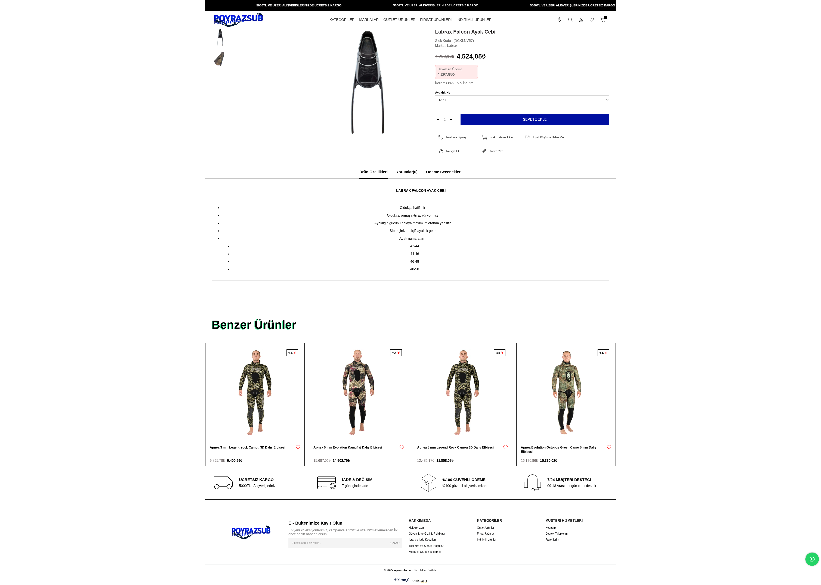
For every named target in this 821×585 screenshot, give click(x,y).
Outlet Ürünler (485, 527)
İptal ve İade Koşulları (422, 539)
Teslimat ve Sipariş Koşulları (426, 545)
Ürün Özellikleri (373, 172)
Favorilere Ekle (298, 447)
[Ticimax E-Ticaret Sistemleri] (410, 581)
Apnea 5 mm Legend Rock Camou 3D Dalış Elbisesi (455, 447)
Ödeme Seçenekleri (444, 172)
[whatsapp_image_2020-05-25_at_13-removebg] (251, 532)
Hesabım (551, 527)
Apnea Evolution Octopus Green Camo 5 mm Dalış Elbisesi (558, 449)
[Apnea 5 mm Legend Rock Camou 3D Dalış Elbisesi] (462, 392)
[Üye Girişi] (581, 20)
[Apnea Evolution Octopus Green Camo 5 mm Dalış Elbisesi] (566, 392)
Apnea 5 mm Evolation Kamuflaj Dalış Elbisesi (347, 447)
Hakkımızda (416, 527)
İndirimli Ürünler (486, 539)
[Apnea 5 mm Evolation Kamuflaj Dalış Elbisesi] (359, 392)
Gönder (394, 543)
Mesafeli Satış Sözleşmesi (425, 551)
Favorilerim (552, 539)
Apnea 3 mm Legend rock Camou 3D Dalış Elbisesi (247, 447)
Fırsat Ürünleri (486, 533)
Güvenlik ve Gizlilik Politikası (427, 533)
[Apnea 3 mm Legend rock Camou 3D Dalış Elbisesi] (255, 392)
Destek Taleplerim (556, 533)
